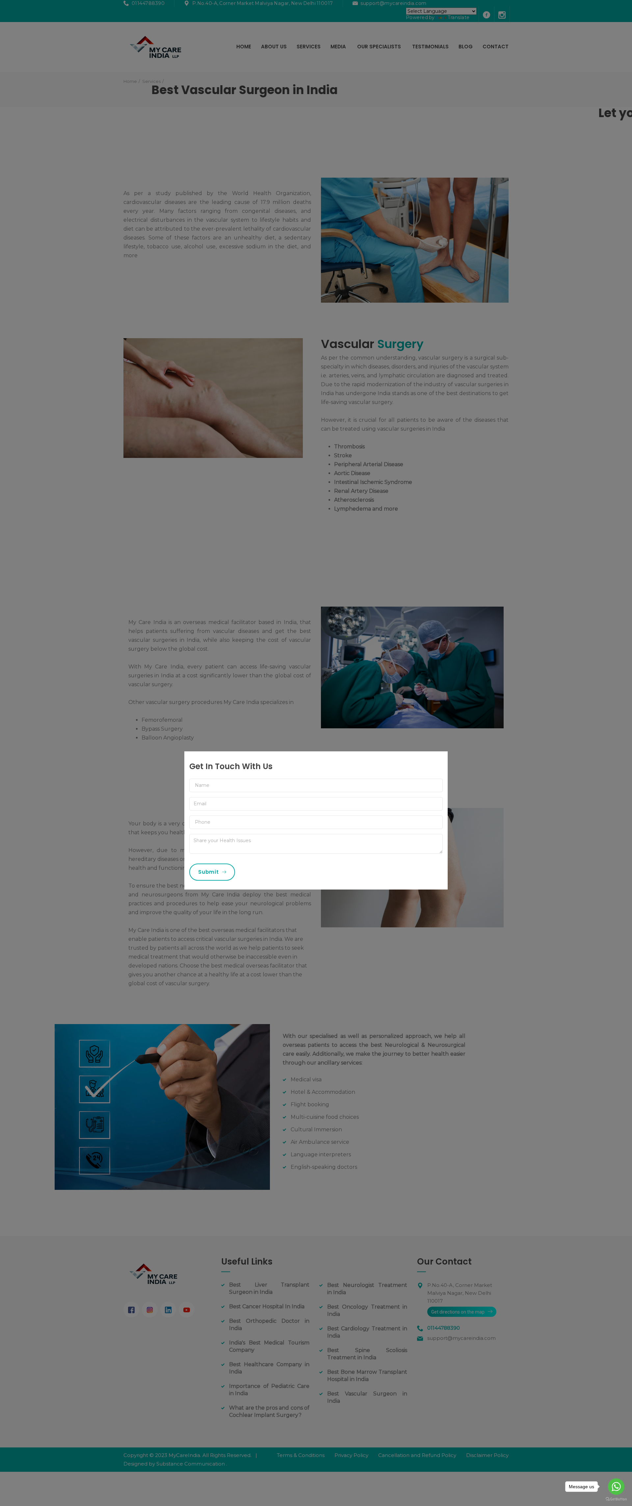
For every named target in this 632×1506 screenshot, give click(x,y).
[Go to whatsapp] (616, 1486)
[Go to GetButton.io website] (616, 1499)
